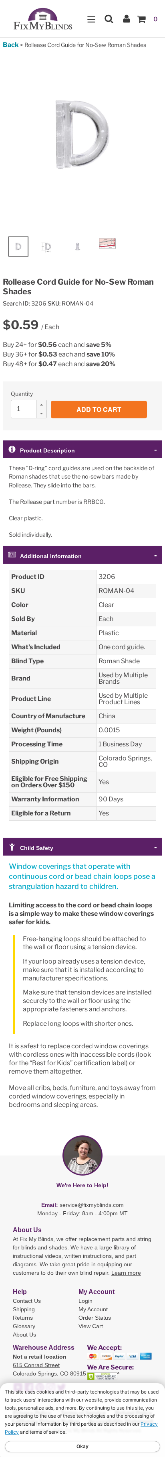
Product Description (47, 450)
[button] (41, 404)
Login (85, 1301)
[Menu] (91, 18)
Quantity (22, 393)
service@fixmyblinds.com (92, 1205)
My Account (93, 1309)
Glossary (24, 1326)
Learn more (126, 1273)
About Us (24, 1334)
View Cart (90, 1326)
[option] (18, 246)
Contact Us (27, 1301)
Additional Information (51, 556)
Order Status (94, 1317)
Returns (23, 1317)
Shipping (24, 1309)
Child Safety (36, 848)
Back (11, 45)
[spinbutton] (31, 409)
